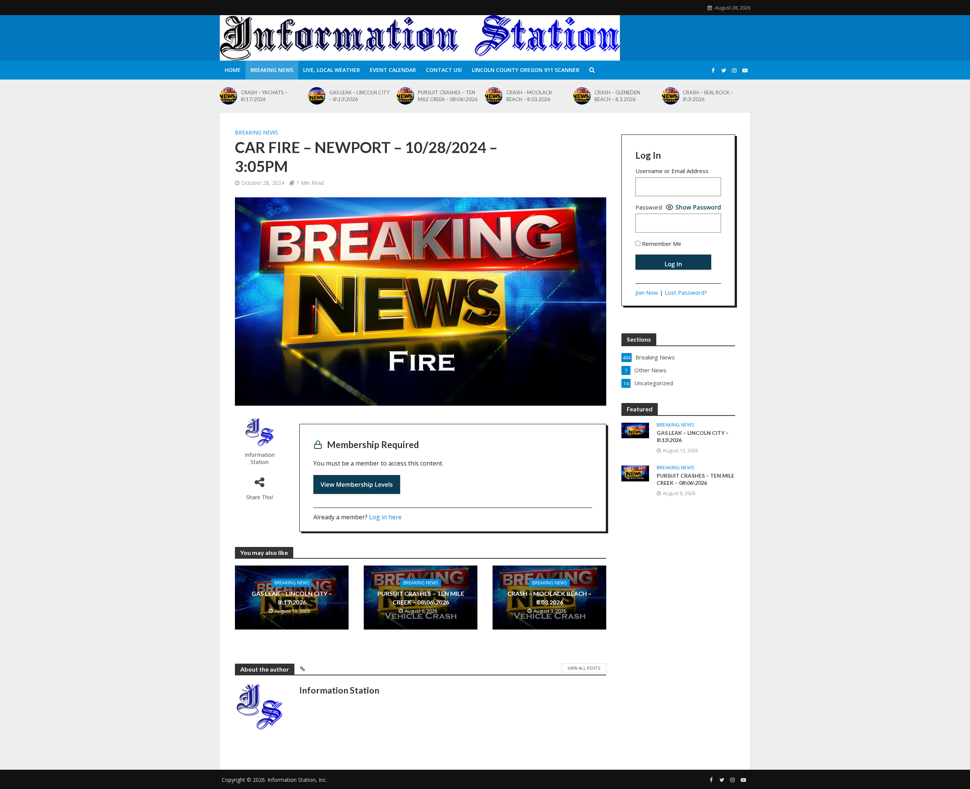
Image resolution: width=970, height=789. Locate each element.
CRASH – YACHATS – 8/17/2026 (264, 95)
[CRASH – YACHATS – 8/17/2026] (228, 96)
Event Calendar (393, 69)
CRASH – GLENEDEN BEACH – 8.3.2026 (617, 95)
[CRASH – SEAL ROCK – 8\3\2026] (670, 96)
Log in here (385, 517)
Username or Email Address (672, 171)
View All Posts (584, 668)
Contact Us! (444, 69)
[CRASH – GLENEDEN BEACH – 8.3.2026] (582, 96)
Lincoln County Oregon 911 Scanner (525, 69)
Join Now (646, 292)
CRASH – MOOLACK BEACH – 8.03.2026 (529, 95)
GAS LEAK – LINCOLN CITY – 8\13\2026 (359, 95)
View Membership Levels (357, 484)
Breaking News (271, 69)
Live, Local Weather (331, 69)
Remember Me (660, 243)
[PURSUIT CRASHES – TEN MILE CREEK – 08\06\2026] (405, 96)
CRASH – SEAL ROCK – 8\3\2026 (708, 95)
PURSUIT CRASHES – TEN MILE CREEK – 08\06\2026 (448, 95)
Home (233, 69)
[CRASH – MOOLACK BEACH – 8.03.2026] (493, 96)
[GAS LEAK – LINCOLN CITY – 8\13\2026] (316, 96)
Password (648, 207)
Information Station (260, 458)
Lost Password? (686, 292)
